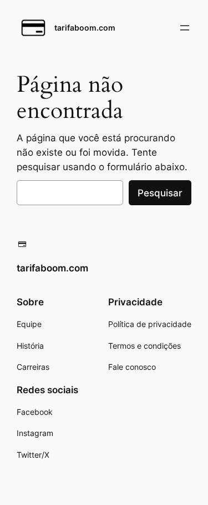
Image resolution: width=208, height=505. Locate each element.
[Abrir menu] (184, 27)
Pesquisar (160, 193)
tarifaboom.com (84, 27)
